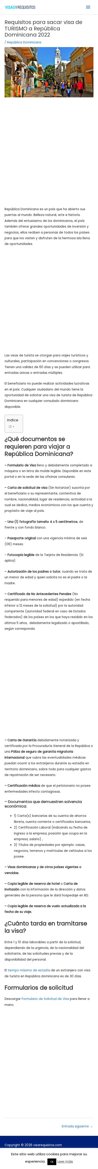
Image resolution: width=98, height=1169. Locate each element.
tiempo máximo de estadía (29, 970)
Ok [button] (52, 1162)
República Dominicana (24, 42)
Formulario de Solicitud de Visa (45, 999)
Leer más (65, 1161)
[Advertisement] (49, 155)
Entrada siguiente (77, 1126)
